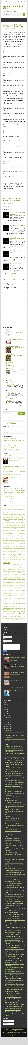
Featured (23, 557)
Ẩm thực (6, 432)
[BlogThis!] (5, 206)
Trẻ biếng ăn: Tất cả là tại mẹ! (12, 809)
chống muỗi (12, 546)
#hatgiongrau (18, 514)
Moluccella (4, 587)
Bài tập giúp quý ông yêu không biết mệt (12, 474)
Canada (19, 538)
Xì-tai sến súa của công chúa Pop (13, 1010)
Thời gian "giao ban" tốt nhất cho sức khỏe (15, 739)
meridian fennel (6, 585)
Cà (11, 536)
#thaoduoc (23, 517)
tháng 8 (7, 724)
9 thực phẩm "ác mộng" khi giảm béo (13, 978)
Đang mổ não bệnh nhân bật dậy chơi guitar (15, 874)
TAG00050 (12, 606)
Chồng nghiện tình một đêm (11, 952)
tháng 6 (7, 728)
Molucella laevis (9, 587)
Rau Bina (23, 596)
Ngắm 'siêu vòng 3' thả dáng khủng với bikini (15, 920)
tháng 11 (7, 719)
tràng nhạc (23, 614)
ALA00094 (13, 522)
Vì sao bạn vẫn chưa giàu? (11, 800)
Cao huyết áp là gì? (8, 501)
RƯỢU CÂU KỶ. (13, 477)
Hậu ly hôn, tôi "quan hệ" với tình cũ (13, 956)
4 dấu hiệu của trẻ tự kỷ (9, 496)
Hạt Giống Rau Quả (6, 566)
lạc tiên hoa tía (22, 575)
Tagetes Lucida (17, 606)
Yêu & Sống (18, 619)
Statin (22, 604)
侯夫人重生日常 (9, 393)
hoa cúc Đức (15, 569)
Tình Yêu (11, 203)
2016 (5, 711)
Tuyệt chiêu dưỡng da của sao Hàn (13, 971)
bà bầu (19, 527)
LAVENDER (19, 579)
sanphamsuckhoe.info (11, 338)
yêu (14, 619)
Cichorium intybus (12, 549)
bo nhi (24, 535)
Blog (8, 535)
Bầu (12, 530)
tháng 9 (7, 722)
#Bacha (4, 512)
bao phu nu (8, 530)
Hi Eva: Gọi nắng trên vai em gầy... (13, 947)
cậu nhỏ (17, 540)
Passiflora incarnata (15, 593)
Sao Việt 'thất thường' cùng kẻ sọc (13, 741)
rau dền (13, 598)
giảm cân (14, 561)
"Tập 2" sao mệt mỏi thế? (11, 852)
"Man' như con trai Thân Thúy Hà (12, 936)
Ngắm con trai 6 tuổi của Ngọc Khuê (13, 918)
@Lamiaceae (19, 509)
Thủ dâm (12, 611)
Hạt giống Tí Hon (22, 566)
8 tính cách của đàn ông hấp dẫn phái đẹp (14, 896)
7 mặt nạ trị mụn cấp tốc (10, 921)
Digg (19, 200)
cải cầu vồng (11, 538)
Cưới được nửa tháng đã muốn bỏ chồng (14, 987)
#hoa (4, 515)
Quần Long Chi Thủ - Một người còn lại (12, 444)
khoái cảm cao (10, 575)
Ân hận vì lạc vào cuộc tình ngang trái (13, 883)
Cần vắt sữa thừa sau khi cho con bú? (14, 746)
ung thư (18, 616)
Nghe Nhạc (19, 588)
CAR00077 (23, 538)
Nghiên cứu (23, 588)
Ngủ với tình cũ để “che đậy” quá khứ (13, 775)
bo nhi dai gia (5, 536)
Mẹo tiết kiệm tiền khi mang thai (12, 1000)
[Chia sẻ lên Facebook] (8, 206)
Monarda (14, 587)
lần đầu (8, 580)
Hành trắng (10, 564)
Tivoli (23, 613)
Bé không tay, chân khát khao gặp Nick (14, 903)
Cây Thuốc (8, 543)
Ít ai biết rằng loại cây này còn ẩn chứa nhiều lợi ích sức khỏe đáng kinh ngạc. (17, 659)
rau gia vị (22, 598)
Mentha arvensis (22, 583)
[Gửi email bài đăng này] (4, 206)
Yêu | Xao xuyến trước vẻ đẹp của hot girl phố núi (14, 471)
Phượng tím (5, 596)
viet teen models (9, 362)
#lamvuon (4, 517)
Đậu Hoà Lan (18, 557)
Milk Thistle (18, 585)
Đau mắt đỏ (6, 557)
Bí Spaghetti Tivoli (19, 533)
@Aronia (17, 507)
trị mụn (11, 616)
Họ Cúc (24, 567)
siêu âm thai (9, 601)
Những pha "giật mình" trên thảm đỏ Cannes (15, 804)
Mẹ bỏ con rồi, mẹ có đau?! (11, 879)
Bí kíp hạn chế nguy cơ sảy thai (12, 993)
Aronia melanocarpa (21, 525)
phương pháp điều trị (21, 595)
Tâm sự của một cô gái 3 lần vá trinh (13, 784)
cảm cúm (16, 538)
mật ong (11, 583)
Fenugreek (5, 559)
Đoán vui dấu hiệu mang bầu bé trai (13, 975)
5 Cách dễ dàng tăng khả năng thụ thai (14, 914)
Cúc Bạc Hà (23, 551)
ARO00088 (15, 525)
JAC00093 (19, 572)
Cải (3, 538)
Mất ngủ (7, 583)
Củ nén (9, 551)
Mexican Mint (12, 585)
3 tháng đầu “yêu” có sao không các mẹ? (14, 949)
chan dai (23, 543)
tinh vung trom (6, 613)
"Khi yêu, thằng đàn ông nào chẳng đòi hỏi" (15, 908)
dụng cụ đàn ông (9, 554)
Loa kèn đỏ (17, 580)
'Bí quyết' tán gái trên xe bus (11, 1011)
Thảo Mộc (11, 609)
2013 (5, 715)
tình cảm (18, 611)
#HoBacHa (8, 515)
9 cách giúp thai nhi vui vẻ (11, 876)
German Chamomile (14, 559)
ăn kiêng (8, 527)
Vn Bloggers (14, 1034)
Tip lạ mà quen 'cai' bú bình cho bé (13, 1008)
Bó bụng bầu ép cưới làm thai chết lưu (14, 791)
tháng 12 (7, 717)
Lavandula (19, 577)
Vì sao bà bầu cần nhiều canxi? (12, 991)
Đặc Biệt (11, 557)
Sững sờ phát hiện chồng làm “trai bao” (14, 938)
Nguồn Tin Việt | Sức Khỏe (13, 7)
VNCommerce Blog (10, 382)
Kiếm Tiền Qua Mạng (6, 1034)
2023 (5, 706)
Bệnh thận (5, 533)
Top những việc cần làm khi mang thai (13, 878)
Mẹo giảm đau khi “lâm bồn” (9, 455)
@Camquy (9, 509)
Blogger (16, 1030)
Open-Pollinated (9, 593)
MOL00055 (23, 585)
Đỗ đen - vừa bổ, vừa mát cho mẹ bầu (14, 901)
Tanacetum (23, 606)
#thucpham (5, 519)
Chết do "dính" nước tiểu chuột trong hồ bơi (15, 945)
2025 (5, 702)
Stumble (13, 200)
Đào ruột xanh (21, 556)
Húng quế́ (15, 572)
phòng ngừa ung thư (12, 595)
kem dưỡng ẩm (10, 574)
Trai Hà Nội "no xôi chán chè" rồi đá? (13, 771)
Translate (13, 423)
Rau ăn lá (20, 596)
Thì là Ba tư (16, 609)
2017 (5, 709)
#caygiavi (18, 512)
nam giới (5, 588)
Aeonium (8, 522)
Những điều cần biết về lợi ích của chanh (14, 782)
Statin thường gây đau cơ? (16, 680)
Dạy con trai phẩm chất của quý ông (13, 997)
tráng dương (18, 614)
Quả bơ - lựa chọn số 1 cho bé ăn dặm (14, 989)
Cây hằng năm (13, 541)
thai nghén (21, 608)
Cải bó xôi (6, 538)
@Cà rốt (4, 509)
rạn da (16, 596)
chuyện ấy (5, 548)
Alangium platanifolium (20, 522)
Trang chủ (6, 629)
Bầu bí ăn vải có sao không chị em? (13, 872)
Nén (8, 588)
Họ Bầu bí (20, 567)
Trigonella (15, 616)
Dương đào (11, 556)
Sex (6, 601)
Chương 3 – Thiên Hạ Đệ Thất (10, 445)
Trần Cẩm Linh (9, 363)
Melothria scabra (16, 583)
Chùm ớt (17, 546)
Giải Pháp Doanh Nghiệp (21, 1032)
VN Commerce (21, 1034)
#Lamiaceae (22, 515)
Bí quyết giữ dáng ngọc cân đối (12, 838)
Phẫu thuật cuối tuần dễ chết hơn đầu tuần (14, 760)
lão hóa (11, 577)
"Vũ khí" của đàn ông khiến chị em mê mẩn (15, 757)
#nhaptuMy (13, 517)
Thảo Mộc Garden (10, 354)
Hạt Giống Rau (22, 564)
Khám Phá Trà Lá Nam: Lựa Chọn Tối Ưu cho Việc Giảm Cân (17, 332)
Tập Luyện (17, 608)
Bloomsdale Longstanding (14, 535)
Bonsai (9, 536)
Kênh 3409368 (18, 574)
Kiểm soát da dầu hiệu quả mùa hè (13, 868)
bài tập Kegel (19, 528)
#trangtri (15, 519)
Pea (20, 593)
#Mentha (8, 517)
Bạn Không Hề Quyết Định (10, 438)
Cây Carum (8, 541)
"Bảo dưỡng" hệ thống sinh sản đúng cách (14, 954)
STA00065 (8, 604)
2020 (5, 708)
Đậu (14, 557)
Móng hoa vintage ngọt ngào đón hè (13, 832)
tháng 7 (7, 726)
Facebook (12, 198)
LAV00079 (15, 577)
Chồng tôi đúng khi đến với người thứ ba (14, 866)
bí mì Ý (15, 533)
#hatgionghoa (12, 514)
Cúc (12, 551)
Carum (7, 540)
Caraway (4, 540)
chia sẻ (18, 544)
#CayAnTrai (9, 512)
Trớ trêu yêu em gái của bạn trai (12, 823)
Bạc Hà (22, 527)
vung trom (17, 618)
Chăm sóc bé (8, 544)
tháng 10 (7, 721)
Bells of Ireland (17, 530)
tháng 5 (7, 730)
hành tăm (6, 564)
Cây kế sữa (18, 541)
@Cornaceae (13, 509)
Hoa (5, 430)
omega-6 (4, 593)
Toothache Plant (6, 614)
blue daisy (21, 535)
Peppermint (23, 593)
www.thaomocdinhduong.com (13, 346)
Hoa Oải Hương (21, 569)
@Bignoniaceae (22, 507)
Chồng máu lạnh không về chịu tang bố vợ (14, 984)
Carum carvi (11, 540)
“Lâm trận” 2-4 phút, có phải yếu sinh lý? (14, 773)
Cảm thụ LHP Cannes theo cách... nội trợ (14, 910)
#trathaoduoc (20, 519)
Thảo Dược (6, 609)
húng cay (11, 572)
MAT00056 (13, 582)
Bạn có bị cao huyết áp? (11, 366)
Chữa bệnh (16, 548)
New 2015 (11, 588)
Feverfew (8, 559)
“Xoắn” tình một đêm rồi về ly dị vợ (13, 786)
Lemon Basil (12, 580)
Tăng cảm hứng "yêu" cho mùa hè (13, 822)
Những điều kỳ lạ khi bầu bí (11, 899)
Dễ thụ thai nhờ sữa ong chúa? (12, 885)
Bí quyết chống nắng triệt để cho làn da (14, 748)
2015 (5, 713)
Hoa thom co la (9, 392)
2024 (5, 704)
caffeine (23, 536)
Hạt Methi (4, 567)
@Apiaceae (13, 507)
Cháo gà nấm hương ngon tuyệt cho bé (14, 967)
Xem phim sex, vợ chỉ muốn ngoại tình (14, 787)
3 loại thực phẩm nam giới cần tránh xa (14, 762)
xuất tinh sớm (5, 619)
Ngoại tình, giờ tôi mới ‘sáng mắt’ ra (13, 898)
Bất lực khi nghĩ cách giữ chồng (12, 998)
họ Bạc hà (12, 567)
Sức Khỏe (6, 606)
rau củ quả (9, 598)
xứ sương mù (10, 619)
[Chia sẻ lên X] (7, 206)
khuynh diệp (15, 575)
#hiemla (23, 514)
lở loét (21, 580)
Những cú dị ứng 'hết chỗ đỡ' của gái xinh (14, 1004)
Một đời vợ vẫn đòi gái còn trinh (12, 818)
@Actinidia (4, 507)
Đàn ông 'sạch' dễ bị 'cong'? (11, 820)
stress (24, 604)
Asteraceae (5, 527)
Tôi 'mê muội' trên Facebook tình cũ (13, 831)
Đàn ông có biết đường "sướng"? (12, 962)
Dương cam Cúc (6, 556)
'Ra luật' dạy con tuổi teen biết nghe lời (14, 930)
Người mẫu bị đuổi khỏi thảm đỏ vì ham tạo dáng (13, 26)
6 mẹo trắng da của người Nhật (12, 1002)
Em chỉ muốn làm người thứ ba (12, 958)
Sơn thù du (10, 603)
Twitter (19, 198)
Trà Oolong (13, 614)
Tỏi (24, 613)
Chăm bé (4, 544)
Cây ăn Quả (22, 540)
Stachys (11, 604)
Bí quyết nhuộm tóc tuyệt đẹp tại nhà (13, 1006)
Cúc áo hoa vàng (16, 551)
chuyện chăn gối (10, 548)
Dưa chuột (15, 554)
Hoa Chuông (6, 569)
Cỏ (15, 549)
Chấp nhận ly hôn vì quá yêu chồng (13, 854)
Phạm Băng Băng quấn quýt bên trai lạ (14, 863)
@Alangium (9, 507)
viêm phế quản (8, 618)
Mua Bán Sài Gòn (10, 398)
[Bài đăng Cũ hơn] (24, 280)
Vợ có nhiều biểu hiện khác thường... (13, 780)
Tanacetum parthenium (7, 608)
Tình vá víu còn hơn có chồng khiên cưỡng (15, 758)
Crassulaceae (5, 551)
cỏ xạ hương (22, 549)
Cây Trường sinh (14, 543)
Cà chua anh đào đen (16, 536)
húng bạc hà (7, 572)
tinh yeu (11, 613)
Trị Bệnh (7, 616)
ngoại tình (4, 590)
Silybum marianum (18, 601)
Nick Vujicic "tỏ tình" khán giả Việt (13, 916)
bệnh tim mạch (9, 533)
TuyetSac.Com (9, 368)
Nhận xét (7, 1023)
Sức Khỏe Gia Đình (10, 329)
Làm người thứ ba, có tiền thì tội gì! (13, 934)
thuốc (15, 611)
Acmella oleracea (13, 520)
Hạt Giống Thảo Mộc (14, 566)
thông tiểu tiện (8, 611)
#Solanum (18, 517)
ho (9, 567)
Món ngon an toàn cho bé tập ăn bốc (13, 960)
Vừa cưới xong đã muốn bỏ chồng (13, 969)
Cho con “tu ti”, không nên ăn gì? (12, 940)
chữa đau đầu (5, 549)
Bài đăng (7, 1020)
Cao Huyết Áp (9, 365)
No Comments (17, 28)
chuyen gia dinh (22, 546)
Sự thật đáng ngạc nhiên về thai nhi (13, 932)
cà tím (21, 536)
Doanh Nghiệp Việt (11, 1032)
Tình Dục (22, 611)
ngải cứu (14, 588)
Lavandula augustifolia (12, 579)
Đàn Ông (15, 556)
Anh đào (11, 525)
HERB (7, 567)
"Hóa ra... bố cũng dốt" (10, 789)
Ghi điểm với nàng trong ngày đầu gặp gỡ (14, 870)
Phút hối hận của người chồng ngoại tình (14, 973)
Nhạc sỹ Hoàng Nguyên (11, 590)
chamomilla (20, 543)
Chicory (21, 544)
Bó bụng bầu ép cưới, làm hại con (13, 802)
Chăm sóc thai (14, 544)
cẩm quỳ (14, 540)
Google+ (6, 200)
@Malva (23, 509)
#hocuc (11, 515)
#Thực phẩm (10, 519)
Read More (12, 222)
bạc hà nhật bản (13, 528)
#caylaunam (23, 512)
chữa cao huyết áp (21, 548)
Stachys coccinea (17, 604)
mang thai (8, 582)
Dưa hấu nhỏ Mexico (21, 554)
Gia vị (5, 428)
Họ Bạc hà (16, 567)
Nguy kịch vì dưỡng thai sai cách (12, 881)
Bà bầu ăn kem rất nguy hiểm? (12, 912)
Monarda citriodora (19, 587)
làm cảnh (4, 577)
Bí (12, 533)
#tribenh (7, 520)
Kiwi (19, 575)
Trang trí (4, 616)
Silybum (13, 601)
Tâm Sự (12, 608)
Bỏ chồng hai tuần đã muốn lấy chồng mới (14, 894)
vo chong (12, 618)
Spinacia (20, 603)
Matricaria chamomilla (19, 582)
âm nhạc (12, 527)
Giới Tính (6, 203)
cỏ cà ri (18, 549)
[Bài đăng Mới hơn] (4, 280)
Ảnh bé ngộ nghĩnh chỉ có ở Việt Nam (13, 976)
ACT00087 (19, 520)
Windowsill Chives (22, 618)
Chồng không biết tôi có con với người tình (15, 865)
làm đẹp (7, 577)
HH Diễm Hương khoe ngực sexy (12, 840)
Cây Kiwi (22, 541)
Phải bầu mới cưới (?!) (10, 995)
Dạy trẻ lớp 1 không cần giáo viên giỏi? (14, 985)
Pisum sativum (12, 596)
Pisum (8, 596)
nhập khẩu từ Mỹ (19, 590)
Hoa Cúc (11, 569)
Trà (9, 614)
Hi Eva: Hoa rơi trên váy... (11, 829)
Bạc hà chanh (7, 528)
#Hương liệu (16, 515)
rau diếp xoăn (17, 598)
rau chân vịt (5, 598)
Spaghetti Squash (15, 603)
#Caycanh (13, 512)
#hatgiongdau (5, 514)
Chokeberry (8, 546)
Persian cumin (5, 595)
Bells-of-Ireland (22, 530)
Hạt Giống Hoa (16, 564)
